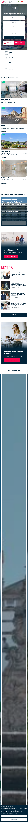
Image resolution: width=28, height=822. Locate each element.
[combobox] (14, 18)
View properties (14, 223)
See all (14, 314)
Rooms (13, 29)
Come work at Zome (11, 360)
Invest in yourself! (11, 256)
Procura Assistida (19, 42)
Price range (13, 33)
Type (13, 26)
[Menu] (25, 2)
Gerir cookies (14, 816)
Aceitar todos (14, 819)
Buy (13, 22)
